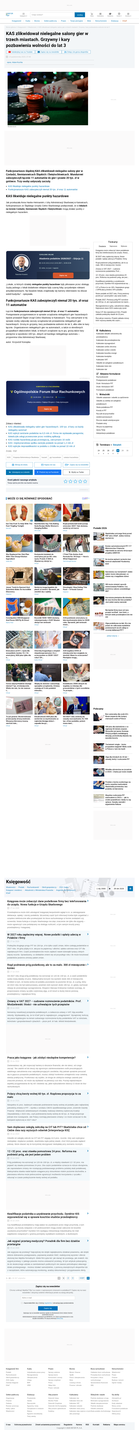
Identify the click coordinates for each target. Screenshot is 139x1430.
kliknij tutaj (60, 1318)
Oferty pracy (116, 1414)
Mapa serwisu (119, 1425)
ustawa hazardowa (71, 457)
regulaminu (48, 1303)
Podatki (21, 887)
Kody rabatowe (117, 1403)
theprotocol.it (116, 1411)
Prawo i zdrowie (53, 1388)
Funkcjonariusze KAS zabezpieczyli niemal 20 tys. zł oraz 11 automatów (42, 189)
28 (118, 451)
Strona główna (11, 27)
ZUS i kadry (63, 887)
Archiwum (115, 1401)
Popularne (102, 246)
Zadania (9, 1403)
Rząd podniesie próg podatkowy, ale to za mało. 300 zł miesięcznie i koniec (112, 264)
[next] (88, 1278)
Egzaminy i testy (32, 1406)
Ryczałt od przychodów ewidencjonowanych (105, 415)
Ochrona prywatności (23, 1425)
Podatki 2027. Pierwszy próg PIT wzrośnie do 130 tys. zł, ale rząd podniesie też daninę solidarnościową (112, 301)
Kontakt (96, 1425)
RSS (87, 1425)
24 (99, 451)
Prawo (63, 21)
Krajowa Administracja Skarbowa (26, 457)
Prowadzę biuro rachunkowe (100, 1375)
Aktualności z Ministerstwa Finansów (39, 890)
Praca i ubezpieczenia (77, 1377)
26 (108, 451)
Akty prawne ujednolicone (57, 1408)
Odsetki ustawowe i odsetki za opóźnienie (112, 397)
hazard (44, 457)
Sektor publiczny (50, 21)
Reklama (106, 1425)
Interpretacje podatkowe (105, 433)
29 (123, 451)
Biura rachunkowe (98, 1369)
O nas (8, 1425)
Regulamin (68, 1425)
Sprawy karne (53, 1375)
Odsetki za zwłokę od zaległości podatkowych (108, 402)
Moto (89, 21)
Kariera (79, 1425)
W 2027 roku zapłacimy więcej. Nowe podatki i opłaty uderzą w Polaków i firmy (111, 258)
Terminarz (105, 444)
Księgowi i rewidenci (14, 890)
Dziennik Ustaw (53, 1398)
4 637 (82, 1278)
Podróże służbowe (97, 1406)
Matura (29, 1411)
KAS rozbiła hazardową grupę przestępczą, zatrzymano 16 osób (39, 440)
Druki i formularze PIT (104, 383)
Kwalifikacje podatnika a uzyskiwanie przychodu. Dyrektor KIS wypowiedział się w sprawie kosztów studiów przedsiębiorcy (113, 282)
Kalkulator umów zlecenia (106, 347)
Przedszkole (31, 1398)
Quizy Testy (100, 430)
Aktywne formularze (110, 373)
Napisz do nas (49, 465)
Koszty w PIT (101, 410)
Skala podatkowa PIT (104, 407)
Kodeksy (51, 1411)
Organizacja (10, 1398)
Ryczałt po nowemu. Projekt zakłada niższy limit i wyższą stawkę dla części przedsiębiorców (112, 319)
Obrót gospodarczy (49, 887)
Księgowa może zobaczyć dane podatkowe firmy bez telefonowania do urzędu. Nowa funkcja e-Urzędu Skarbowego (112, 251)
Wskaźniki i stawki (98, 1395)
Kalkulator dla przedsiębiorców (108, 340)
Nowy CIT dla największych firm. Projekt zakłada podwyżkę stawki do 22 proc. (111, 313)
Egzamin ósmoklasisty (34, 1414)
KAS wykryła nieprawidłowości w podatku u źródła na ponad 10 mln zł (41, 446)
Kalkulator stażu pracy (77, 1408)
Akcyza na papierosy (104, 427)
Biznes (37, 21)
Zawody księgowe (12, 1382)
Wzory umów (116, 1406)
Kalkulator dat (101, 369)
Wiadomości (32, 27)
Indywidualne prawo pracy (36, 1372)
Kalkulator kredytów (104, 356)
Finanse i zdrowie (76, 1385)
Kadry (28, 21)
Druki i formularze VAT (105, 387)
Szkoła (29, 1401)
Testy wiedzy (31, 1416)
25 (103, 451)
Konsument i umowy (55, 1377)
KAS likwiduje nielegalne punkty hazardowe (29, 186)
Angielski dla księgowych (66, 890)
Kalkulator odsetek (76, 1406)
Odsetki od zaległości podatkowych (109, 363)
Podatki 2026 (100, 528)
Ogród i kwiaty (117, 1382)
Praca (50, 1382)
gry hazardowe (55, 457)
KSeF (125, 21)
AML (92, 1385)
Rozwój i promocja (12, 1406)
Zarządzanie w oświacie (35, 1408)
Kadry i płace (10, 1408)
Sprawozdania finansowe (99, 1382)
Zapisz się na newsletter (79, 465)
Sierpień (117, 444)
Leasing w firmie (75, 1382)
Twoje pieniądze (76, 21)
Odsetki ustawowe (97, 1408)
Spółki (72, 1375)
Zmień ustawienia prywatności (47, 1425)
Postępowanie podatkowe (106, 380)
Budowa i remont (117, 1380)
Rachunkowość (102, 377)
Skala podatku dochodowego (101, 1411)
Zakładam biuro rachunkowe (100, 1372)
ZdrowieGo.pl (116, 1398)
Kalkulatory (105, 330)
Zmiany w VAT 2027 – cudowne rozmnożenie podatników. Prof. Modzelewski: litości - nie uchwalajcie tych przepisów (112, 270)
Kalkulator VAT (102, 360)
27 (113, 451)
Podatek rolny (101, 423)
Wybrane (124, 246)
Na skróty (115, 1395)
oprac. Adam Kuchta (15, 62)
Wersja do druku (21, 465)
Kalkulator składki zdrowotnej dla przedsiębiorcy (109, 335)
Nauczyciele (31, 1403)
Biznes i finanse (75, 1372)
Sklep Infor (52, 1385)
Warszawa (61, 397)
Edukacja (114, 21)
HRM (29, 1385)
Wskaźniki (104, 394)
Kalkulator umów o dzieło (106, 350)
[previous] (59, 1278)
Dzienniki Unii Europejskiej (57, 1406)
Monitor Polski (53, 1401)
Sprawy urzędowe (54, 1380)
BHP (28, 1382)
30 (127, 451)
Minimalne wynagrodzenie (100, 1401)
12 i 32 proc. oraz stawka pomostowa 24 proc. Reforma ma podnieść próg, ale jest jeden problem (111, 276)
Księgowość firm (12, 1369)
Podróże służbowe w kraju (100, 1398)
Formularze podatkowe (105, 390)
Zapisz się (63, 275)
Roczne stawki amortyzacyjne (107, 420)
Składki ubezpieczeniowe (99, 1403)
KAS (9, 457)
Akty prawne (53, 1395)
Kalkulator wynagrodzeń (105, 343)
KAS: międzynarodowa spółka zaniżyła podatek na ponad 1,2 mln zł (40, 443)
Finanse (114, 1377)
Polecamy (98, 708)
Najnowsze (113, 246)
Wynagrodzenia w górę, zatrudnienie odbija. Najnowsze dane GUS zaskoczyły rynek (113, 307)
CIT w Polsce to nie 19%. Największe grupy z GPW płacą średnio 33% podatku (112, 288)
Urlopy (29, 1380)
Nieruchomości (101, 21)
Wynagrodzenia (32, 1375)
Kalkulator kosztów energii (106, 353)
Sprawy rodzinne (54, 1372)
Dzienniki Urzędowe (55, 1403)
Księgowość (16, 21)
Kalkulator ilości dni (103, 366)
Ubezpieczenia (32, 1377)
